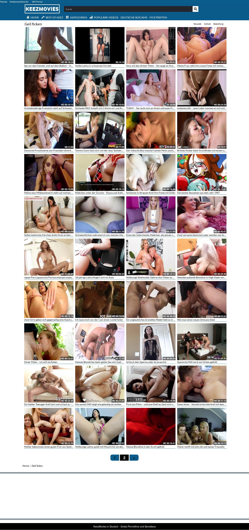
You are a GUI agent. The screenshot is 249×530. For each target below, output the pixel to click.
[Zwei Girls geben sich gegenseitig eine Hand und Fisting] (49, 299)
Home (26, 465)
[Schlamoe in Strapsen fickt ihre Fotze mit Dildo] (150, 172)
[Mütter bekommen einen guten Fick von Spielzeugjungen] (49, 426)
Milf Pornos (37, 1)
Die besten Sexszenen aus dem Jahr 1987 (198, 192)
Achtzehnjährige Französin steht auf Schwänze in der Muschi (56, 108)
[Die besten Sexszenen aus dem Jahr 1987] (201, 172)
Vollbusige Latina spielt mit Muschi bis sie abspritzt (102, 446)
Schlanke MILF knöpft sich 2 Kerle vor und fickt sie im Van (105, 108)
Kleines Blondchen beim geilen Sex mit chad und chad (103, 362)
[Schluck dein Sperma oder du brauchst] (150, 341)
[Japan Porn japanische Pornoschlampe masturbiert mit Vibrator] (49, 257)
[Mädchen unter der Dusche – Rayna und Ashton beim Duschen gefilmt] (99, 172)
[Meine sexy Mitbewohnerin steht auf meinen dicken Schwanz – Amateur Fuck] (49, 172)
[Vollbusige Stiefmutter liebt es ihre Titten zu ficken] (150, 257)
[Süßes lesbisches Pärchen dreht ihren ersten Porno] (49, 214)
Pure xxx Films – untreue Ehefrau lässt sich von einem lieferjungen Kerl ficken (167, 404)
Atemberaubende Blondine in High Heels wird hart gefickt (207, 277)
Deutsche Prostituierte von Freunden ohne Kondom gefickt (55, 150)
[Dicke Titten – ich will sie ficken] (49, 341)
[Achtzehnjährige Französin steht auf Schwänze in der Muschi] (49, 87)
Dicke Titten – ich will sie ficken (40, 362)
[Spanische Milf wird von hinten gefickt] (201, 341)
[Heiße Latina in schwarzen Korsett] (99, 45)
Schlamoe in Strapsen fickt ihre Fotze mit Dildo (150, 192)
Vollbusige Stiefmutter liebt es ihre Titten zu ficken (152, 277)
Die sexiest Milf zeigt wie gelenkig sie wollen (98, 404)
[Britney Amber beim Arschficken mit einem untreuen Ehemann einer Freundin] (201, 130)
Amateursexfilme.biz (19, 1)
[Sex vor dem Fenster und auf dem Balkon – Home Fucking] (49, 45)
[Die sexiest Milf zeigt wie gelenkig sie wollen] (99, 384)
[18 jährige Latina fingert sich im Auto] (99, 257)
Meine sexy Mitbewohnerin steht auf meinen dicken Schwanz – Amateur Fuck (64, 192)
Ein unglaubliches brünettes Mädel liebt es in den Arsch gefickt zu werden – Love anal (170, 319)
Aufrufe (207, 23)
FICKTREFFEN (158, 17)
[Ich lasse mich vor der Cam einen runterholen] (99, 299)
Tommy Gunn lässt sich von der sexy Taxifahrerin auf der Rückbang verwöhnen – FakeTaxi (122, 150)
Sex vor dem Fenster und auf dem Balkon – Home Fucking (54, 65)
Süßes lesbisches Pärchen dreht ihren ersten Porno (51, 235)
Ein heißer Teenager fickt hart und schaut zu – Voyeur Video (55, 404)
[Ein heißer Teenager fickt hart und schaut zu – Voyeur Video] (49, 384)
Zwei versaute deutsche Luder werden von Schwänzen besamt (209, 235)
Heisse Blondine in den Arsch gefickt (145, 446)
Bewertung (218, 23)
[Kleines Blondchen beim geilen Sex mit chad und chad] (99, 341)
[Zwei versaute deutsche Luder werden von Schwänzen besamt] (201, 214)
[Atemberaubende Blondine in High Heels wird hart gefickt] (201, 257)
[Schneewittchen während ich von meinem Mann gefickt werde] (99, 214)
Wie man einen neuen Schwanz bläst (196, 319)
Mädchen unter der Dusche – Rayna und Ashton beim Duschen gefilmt (112, 192)
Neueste (197, 23)
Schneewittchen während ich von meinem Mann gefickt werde (107, 235)
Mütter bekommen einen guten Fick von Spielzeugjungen (53, 446)
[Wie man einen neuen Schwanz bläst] (201, 299)
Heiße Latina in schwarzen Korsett (93, 65)
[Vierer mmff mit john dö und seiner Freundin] (201, 426)
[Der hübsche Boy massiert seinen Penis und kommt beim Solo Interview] (150, 130)
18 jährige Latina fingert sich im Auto (94, 277)
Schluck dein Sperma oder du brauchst (146, 362)
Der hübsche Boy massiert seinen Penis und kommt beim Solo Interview (163, 150)
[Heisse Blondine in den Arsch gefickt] (150, 426)
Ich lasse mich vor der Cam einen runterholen (99, 319)
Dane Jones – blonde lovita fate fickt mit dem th (202, 404)
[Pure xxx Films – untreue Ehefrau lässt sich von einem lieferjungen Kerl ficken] (150, 384)
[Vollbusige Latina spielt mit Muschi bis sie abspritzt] (99, 426)
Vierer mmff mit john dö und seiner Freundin (200, 446)
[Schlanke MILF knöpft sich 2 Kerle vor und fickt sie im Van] (99, 87)
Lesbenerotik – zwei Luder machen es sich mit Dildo (204, 108)
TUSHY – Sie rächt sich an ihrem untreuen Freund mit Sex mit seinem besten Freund (170, 108)
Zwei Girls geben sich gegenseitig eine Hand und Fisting (53, 319)
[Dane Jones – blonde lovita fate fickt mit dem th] (201, 384)
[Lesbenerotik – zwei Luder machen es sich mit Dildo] (201, 87)
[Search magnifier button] (195, 9)
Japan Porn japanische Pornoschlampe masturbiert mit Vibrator (58, 277)
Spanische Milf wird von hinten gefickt (197, 362)
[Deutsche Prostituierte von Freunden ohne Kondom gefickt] (49, 130)
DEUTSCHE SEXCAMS (134, 17)
